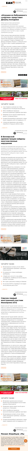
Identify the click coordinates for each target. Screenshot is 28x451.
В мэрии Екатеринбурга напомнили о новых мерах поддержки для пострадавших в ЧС (15, 119)
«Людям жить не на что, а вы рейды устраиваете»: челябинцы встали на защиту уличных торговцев (15, 278)
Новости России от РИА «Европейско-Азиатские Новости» (10, 3)
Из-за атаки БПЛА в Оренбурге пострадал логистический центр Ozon (14, 284)
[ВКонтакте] (19, 75)
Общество (3, 367)
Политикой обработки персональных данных (14, 445)
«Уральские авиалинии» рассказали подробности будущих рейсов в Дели (13, 123)
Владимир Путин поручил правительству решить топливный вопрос (14, 115)
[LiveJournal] (26, 75)
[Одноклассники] (21, 75)
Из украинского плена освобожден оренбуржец (12, 273)
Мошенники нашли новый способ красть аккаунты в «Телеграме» (14, 407)
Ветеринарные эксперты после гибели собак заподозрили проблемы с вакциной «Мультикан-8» (14, 268)
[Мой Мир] (24, 75)
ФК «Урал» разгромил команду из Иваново (14, 281)
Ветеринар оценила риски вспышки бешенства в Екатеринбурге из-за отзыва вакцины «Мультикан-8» (14, 403)
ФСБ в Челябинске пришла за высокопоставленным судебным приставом (15, 111)
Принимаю (14, 448)
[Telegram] (22, 75)
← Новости (4, 6)
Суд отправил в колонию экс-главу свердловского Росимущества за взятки (14, 108)
